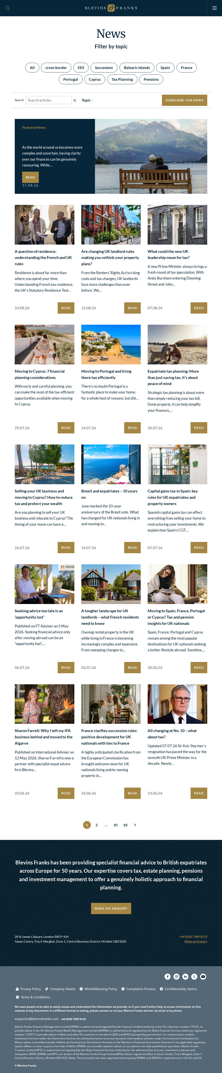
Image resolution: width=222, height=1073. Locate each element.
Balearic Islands (137, 67)
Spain (165, 67)
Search (19, 100)
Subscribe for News (185, 100)
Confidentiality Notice (181, 989)
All (32, 67)
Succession (104, 67)
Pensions (151, 79)
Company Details (62, 989)
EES (81, 67)
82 (125, 825)
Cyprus (95, 79)
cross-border (56, 67)
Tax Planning (122, 79)
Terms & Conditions (35, 997)
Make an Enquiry (111, 908)
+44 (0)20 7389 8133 (193, 936)
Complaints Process (141, 989)
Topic (88, 100)
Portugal (70, 79)
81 (116, 825)
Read (30, 177)
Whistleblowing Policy (101, 989)
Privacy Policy (30, 989)
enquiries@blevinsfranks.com (37, 1019)
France (186, 67)
